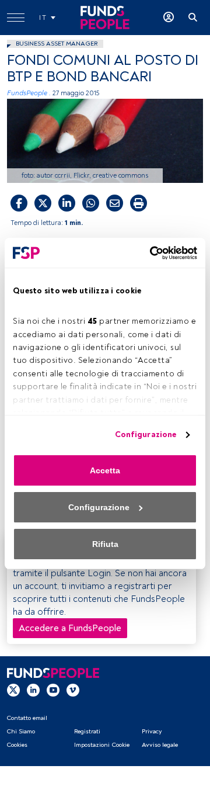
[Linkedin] (33, 689)
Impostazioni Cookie (102, 745)
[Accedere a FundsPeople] (168, 17)
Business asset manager (56, 43)
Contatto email (26, 718)
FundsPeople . (29, 93)
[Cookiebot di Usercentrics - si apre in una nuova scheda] (148, 253)
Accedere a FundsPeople (70, 628)
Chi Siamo (20, 731)
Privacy (152, 731)
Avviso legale (160, 745)
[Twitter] (13, 689)
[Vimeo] (72, 689)
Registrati (87, 731)
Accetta (105, 470)
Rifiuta (105, 544)
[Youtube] (53, 689)
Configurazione (145, 434)
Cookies (16, 745)
